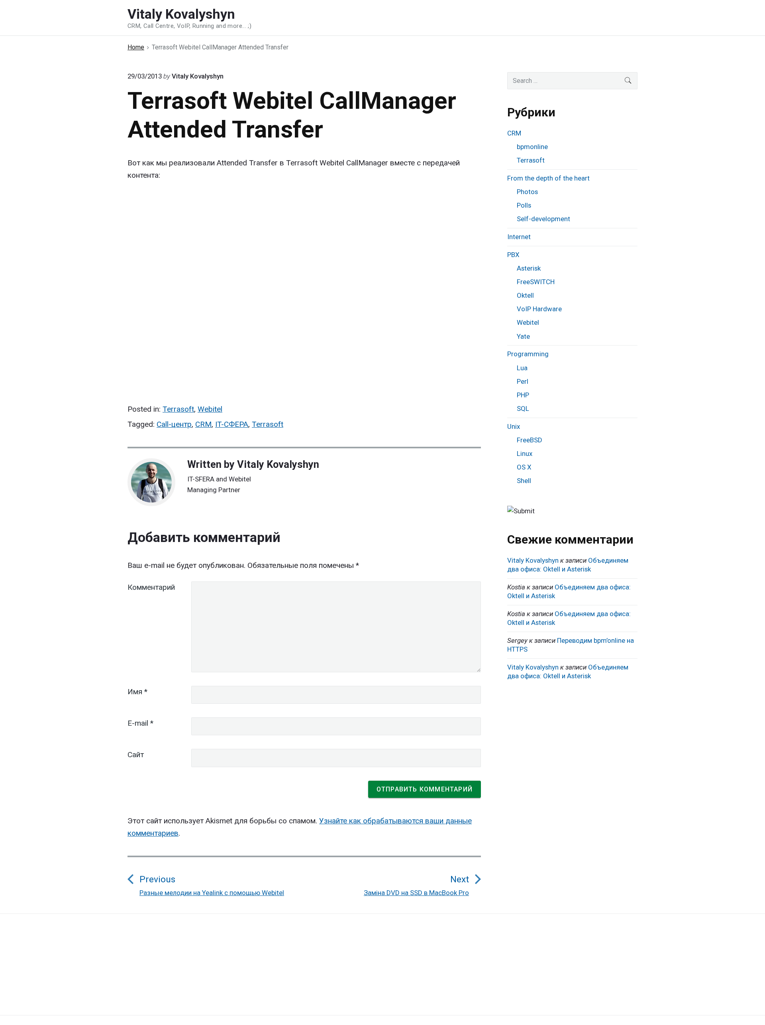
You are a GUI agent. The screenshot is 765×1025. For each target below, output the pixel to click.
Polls (524, 205)
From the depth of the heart (548, 178)
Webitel (210, 409)
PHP (523, 395)
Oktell (525, 295)
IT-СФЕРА (231, 424)
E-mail (140, 723)
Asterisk (529, 268)
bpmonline (532, 147)
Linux (524, 454)
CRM (203, 424)
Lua (522, 368)
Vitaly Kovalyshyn (278, 464)
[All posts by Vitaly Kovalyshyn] (155, 482)
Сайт (136, 754)
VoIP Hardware (539, 309)
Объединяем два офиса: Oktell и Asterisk (567, 564)
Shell (524, 481)
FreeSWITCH (536, 282)
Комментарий (151, 587)
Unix (513, 426)
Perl (522, 381)
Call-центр (174, 424)
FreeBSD (529, 440)
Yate (523, 336)
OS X (524, 467)
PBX (513, 255)
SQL (523, 408)
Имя (137, 691)
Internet (519, 237)
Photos (527, 192)
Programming (528, 354)
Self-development (543, 219)
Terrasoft (178, 409)
